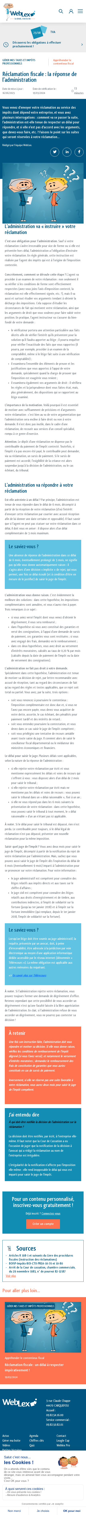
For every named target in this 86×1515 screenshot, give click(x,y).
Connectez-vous (51, 1213)
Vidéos (6, 1445)
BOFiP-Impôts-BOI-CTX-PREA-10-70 (30, 1263)
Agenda (33, 1435)
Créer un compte (43, 1224)
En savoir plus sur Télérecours (29, 975)
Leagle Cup (63, 1440)
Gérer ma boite (11, 1440)
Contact (61, 1435)
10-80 (59, 1263)
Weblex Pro (63, 1445)
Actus (5, 1435)
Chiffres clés (36, 1440)
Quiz (32, 1445)
